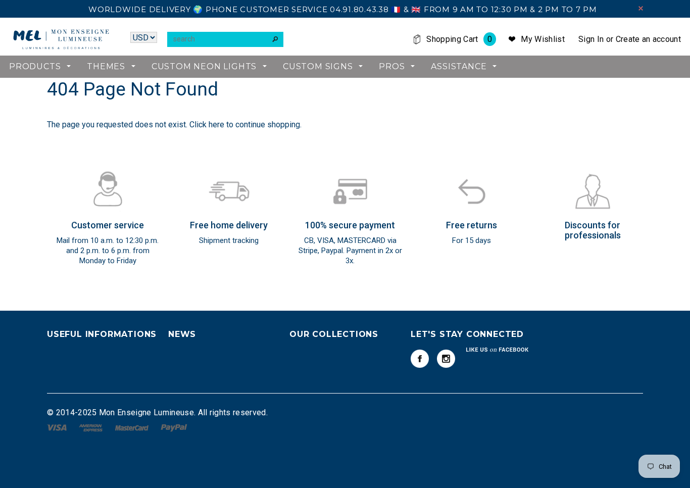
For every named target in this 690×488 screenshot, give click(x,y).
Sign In (591, 39)
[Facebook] (420, 359)
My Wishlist (543, 39)
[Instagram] (446, 359)
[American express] (92, 427)
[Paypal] (174, 427)
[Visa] (58, 427)
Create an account (648, 39)
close (640, 8)
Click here (207, 124)
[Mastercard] (133, 427)
